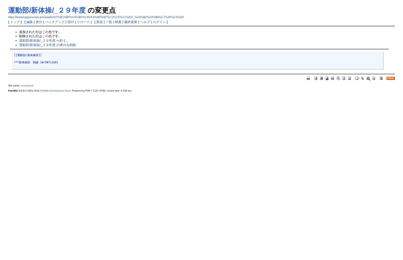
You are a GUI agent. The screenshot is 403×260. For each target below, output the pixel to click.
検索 (118, 22)
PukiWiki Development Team (55, 90)
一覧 (109, 22)
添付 (70, 22)
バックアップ (55, 22)
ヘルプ (145, 22)
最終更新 (130, 22)
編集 (29, 22)
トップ (15, 22)
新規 (99, 22)
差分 (39, 22)
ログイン (159, 22)
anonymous (27, 85)
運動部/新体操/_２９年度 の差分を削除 (47, 45)
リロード (83, 22)
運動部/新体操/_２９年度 (47, 10)
